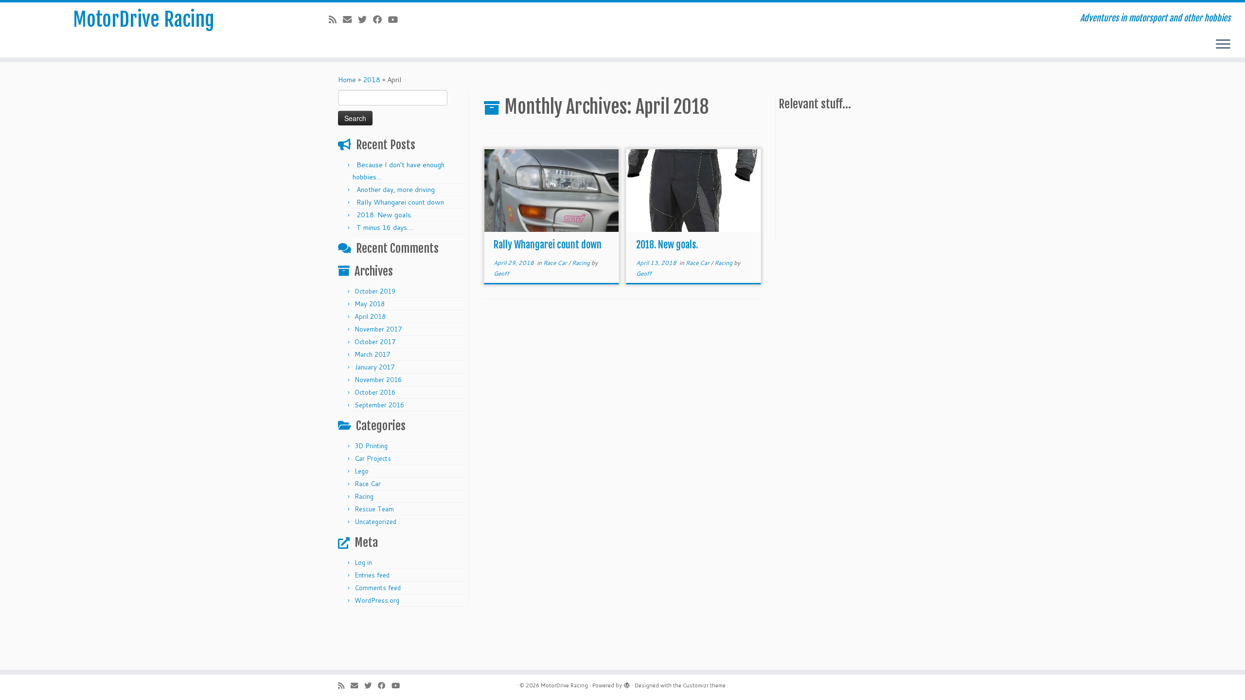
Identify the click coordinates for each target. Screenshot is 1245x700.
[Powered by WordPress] (626, 683)
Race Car (368, 483)
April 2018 (370, 316)
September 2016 (379, 405)
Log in (363, 562)
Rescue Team (374, 509)
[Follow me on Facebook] (380, 19)
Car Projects (373, 458)
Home (347, 80)
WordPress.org (377, 600)
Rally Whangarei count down (400, 202)
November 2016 (378, 379)
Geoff (501, 273)
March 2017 (372, 354)
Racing (364, 496)
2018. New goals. (384, 215)
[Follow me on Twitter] (365, 19)
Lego (362, 471)
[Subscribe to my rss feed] (336, 19)
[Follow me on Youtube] (396, 19)
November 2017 (378, 329)
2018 (371, 80)
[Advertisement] (852, 179)
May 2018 (370, 303)
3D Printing (371, 445)
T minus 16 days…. (385, 227)
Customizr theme (704, 685)
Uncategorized (375, 521)
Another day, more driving (395, 189)
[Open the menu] (1223, 44)
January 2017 (374, 367)
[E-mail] (350, 19)
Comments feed (378, 587)
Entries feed (372, 575)
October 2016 (375, 392)
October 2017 (375, 341)
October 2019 (375, 291)
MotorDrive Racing (143, 19)
